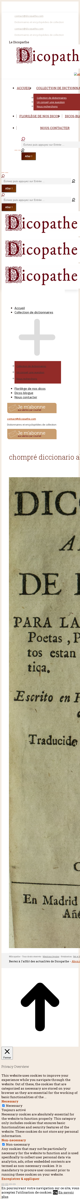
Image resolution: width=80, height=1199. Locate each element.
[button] (33, 302)
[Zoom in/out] (14, 1184)
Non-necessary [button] (13, 1140)
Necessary (14, 1105)
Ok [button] (55, 1192)
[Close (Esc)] (2, 1184)
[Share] (6, 1184)
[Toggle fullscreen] (10, 1184)
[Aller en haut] (40, 1044)
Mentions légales (51, 956)
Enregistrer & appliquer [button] (20, 1179)
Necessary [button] (9, 1101)
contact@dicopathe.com (29, 16)
